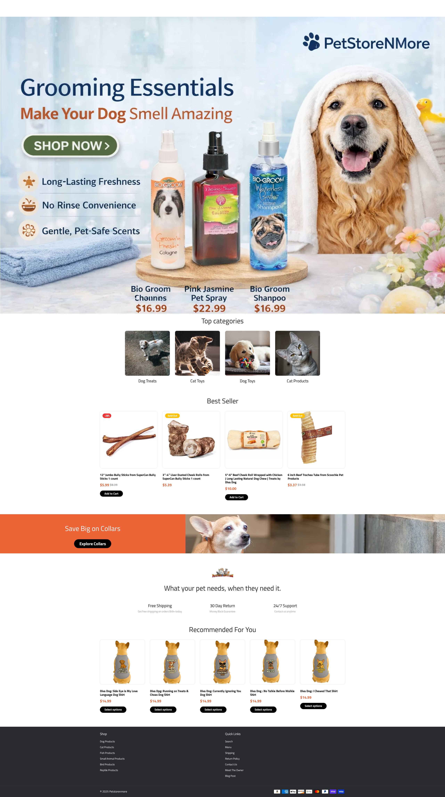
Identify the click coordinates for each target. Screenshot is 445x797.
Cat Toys (197, 380)
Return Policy (232, 759)
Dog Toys (247, 380)
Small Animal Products (112, 759)
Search (229, 741)
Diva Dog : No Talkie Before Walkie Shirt (272, 693)
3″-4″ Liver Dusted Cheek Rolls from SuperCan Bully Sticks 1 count (186, 477)
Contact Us (231, 764)
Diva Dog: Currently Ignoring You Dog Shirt (220, 693)
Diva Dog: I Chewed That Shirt (319, 691)
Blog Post (230, 776)
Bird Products (107, 764)
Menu (228, 747)
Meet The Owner (234, 770)
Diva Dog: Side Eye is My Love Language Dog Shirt (119, 693)
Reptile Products (109, 770)
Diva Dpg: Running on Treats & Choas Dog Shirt (169, 693)
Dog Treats (147, 380)
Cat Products (298, 380)
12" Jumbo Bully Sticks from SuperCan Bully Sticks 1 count (128, 477)
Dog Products (107, 741)
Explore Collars (92, 543)
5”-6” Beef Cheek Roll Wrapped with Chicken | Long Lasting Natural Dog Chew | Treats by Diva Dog (253, 478)
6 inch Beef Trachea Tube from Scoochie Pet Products (315, 477)
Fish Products (107, 753)
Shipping (229, 753)
